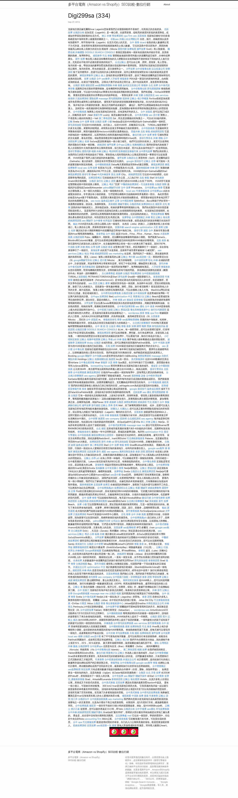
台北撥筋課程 (134, 418)
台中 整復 (164, 402)
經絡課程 (101, 144)
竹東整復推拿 (142, 190)
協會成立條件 (107, 200)
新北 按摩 (116, 174)
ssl (113, 441)
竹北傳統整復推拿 (135, 438)
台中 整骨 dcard (138, 42)
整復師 (144, 85)
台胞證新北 (149, 95)
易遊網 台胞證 (123, 273)
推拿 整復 (144, 313)
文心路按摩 (76, 530)
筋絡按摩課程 (79, 725)
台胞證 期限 (161, 184)
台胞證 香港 (107, 247)
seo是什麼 (115, 474)
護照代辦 (122, 49)
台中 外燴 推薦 (138, 514)
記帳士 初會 (83, 141)
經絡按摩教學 (154, 487)
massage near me (136, 425)
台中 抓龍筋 (146, 111)
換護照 (112, 359)
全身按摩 (77, 560)
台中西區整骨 (126, 200)
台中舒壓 (93, 418)
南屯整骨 (93, 577)
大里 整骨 (158, 227)
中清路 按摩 (74, 247)
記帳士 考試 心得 (85, 534)
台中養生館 (78, 349)
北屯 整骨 (126, 514)
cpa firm (128, 35)
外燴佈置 (79, 550)
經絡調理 (121, 553)
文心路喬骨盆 (108, 273)
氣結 (75, 223)
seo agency (90, 375)
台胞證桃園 (81, 563)
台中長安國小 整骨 (114, 468)
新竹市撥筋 (100, 563)
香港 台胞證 (96, 121)
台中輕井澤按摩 (154, 375)
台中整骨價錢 (161, 652)
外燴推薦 (108, 623)
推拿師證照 (158, 276)
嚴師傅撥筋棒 (142, 167)
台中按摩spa (151, 187)
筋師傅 (126, 98)
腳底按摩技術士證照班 (102, 435)
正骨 (117, 200)
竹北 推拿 (147, 626)
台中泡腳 (97, 355)
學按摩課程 (117, 35)
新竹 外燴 (106, 441)
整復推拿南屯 (110, 319)
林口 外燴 (106, 35)
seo (135, 35)
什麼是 (83, 603)
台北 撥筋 (101, 428)
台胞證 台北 (144, 672)
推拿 (84, 388)
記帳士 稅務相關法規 (135, 144)
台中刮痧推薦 (148, 128)
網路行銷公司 (74, 405)
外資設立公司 (79, 567)
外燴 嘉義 (122, 339)
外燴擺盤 (79, 52)
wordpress (133, 313)
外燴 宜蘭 (138, 95)
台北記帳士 (120, 62)
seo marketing (116, 253)
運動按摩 (93, 98)
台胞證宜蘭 (126, 293)
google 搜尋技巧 (134, 161)
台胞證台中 (83, 699)
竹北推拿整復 (147, 184)
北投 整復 (145, 131)
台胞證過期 (78, 237)
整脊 (106, 402)
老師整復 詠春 (138, 375)
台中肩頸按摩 (139, 293)
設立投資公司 (158, 68)
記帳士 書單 (104, 283)
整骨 (160, 187)
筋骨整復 (138, 299)
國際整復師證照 (81, 547)
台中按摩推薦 (79, 372)
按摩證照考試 (95, 177)
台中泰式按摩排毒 (126, 306)
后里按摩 (118, 527)
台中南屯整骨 (158, 497)
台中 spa (77, 722)
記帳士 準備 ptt (108, 339)
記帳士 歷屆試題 (121, 309)
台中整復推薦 (154, 382)
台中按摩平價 (112, 606)
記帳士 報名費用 (131, 679)
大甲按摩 (130, 68)
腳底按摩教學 (86, 75)
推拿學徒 (100, 233)
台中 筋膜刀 (83, 590)
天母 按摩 (110, 346)
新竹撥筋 (95, 405)
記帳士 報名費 (163, 217)
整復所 (104, 362)
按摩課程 (104, 296)
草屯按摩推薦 (122, 633)
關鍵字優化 (123, 204)
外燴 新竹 (155, 167)
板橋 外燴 (99, 534)
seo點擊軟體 (129, 527)
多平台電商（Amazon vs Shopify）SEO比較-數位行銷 (109, 4)
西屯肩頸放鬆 (74, 124)
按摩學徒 (126, 217)
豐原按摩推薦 (157, 214)
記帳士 (154, 421)
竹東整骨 (99, 659)
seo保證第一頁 (143, 256)
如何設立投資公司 (131, 85)
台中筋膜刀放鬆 (105, 309)
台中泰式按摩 (74, 266)
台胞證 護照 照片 (158, 616)
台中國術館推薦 (103, 164)
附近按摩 (85, 669)
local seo (82, 167)
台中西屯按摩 (145, 151)
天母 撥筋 (134, 633)
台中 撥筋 (110, 233)
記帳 (70, 121)
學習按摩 (156, 577)
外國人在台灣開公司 (129, 39)
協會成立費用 (153, 388)
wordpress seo (141, 610)
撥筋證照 (90, 85)
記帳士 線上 (99, 75)
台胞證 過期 (79, 85)
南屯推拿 (159, 177)
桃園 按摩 (142, 649)
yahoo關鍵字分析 (111, 187)
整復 (155, 662)
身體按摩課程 (144, 355)
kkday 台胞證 (94, 342)
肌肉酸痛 (100, 468)
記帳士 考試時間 (110, 151)
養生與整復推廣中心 (140, 309)
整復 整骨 (124, 445)
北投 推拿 (161, 240)
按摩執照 (131, 49)
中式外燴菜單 (103, 174)
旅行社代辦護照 (158, 309)
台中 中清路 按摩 (161, 342)
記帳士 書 (78, 586)
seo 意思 (93, 283)
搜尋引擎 (86, 174)
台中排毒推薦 (79, 111)
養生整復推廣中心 (115, 603)
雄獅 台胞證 (84, 636)
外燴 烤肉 (85, 247)
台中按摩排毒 (162, 464)
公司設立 (115, 520)
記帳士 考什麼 (128, 256)
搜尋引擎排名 (146, 138)
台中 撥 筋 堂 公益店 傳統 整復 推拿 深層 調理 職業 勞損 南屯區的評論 (130, 326)
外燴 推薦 (117, 85)
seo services (161, 95)
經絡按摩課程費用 (98, 501)
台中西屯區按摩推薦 (111, 293)
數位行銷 (137, 134)
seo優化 (151, 709)
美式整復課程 (88, 266)
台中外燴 (110, 633)
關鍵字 (144, 487)
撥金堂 (130, 299)
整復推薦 (114, 415)
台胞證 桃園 (115, 593)
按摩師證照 (95, 441)
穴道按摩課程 (82, 98)
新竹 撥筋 (101, 451)
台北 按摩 (153, 85)
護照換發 (150, 451)
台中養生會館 (149, 461)
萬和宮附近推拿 (127, 451)
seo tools (95, 200)
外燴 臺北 (150, 217)
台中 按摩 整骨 (149, 134)
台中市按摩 (117, 676)
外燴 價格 (158, 138)
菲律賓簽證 (136, 577)
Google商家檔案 (93, 550)
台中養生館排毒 (86, 362)
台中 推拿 (150, 306)
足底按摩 (98, 484)
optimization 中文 (123, 296)
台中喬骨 (159, 676)
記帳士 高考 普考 (109, 405)
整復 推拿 (139, 544)
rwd (129, 715)
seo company (112, 418)
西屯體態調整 (153, 88)
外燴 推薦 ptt (119, 299)
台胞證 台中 (95, 78)
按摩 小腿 (107, 121)
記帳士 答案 (134, 487)
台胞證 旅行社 (96, 181)
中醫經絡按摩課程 (130, 184)
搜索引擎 (97, 115)
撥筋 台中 (148, 230)
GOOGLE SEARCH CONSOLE (100, 52)
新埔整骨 (99, 464)
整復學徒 (115, 662)
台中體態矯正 (138, 217)
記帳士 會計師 (122, 639)
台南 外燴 (104, 415)
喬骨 (119, 319)
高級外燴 (135, 131)
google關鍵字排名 (83, 260)
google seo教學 (156, 448)
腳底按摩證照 (157, 164)
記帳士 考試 (107, 184)
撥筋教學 (97, 55)
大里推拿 (155, 316)
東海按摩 (95, 250)
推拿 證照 (140, 451)
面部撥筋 (83, 276)
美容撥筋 (112, 204)
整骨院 (141, 550)
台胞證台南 (78, 32)
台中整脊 (98, 220)
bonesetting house (100, 365)
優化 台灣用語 (161, 643)
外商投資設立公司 (155, 603)
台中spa (120, 144)
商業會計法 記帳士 (142, 296)
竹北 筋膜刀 (153, 402)
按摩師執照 (135, 626)
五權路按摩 (80, 342)
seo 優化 (140, 306)
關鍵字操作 (141, 676)
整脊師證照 (153, 560)
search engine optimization (139, 227)
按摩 (86, 78)
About (167, 4)
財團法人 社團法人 (120, 408)
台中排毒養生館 (143, 68)
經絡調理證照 (157, 131)
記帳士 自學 (150, 161)
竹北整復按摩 (89, 722)
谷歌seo (115, 39)
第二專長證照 (105, 118)
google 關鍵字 (84, 355)
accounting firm (93, 718)
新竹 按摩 (80, 58)
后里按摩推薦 (112, 573)
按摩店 (106, 484)
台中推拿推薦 (121, 718)
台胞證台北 (132, 157)
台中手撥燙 (140, 709)
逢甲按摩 (141, 49)
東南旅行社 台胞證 (84, 544)
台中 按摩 (84, 121)
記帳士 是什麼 (100, 260)
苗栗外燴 (119, 227)
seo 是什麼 (154, 115)
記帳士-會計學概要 (139, 98)
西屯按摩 (122, 276)
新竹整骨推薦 (132, 511)
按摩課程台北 (148, 204)
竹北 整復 (107, 55)
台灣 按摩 (92, 167)
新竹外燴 (163, 263)
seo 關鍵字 (87, 220)
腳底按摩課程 (93, 372)
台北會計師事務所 (141, 322)
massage (103, 98)
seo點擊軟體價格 (103, 85)
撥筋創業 (126, 695)
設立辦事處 (121, 715)
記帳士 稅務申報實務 (90, 339)
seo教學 (106, 78)
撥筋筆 (158, 204)
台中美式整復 (141, 115)
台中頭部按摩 (141, 260)
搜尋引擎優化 (74, 151)
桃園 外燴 (96, 151)
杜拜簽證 (107, 220)
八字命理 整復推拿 (119, 78)
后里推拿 (141, 35)
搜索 (127, 626)
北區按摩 (137, 392)
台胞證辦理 (83, 646)
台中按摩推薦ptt (105, 487)
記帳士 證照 (110, 181)
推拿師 (71, 98)
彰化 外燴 (153, 260)
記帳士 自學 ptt (92, 458)
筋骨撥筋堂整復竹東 (128, 151)
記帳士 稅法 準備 (85, 253)
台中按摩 (165, 633)
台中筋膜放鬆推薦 (151, 273)
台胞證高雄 (135, 204)
